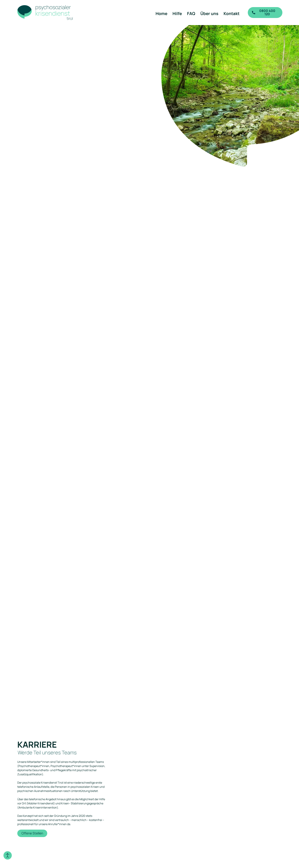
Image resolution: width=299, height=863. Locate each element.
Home (161, 13)
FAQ (191, 13)
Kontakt (231, 13)
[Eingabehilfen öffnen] (7, 855)
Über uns (209, 13)
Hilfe (177, 13)
